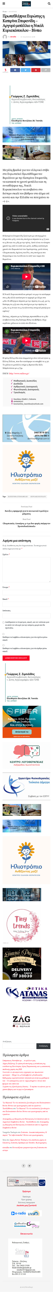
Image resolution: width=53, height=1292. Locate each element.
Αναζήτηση (7, 1041)
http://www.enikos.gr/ (19, 373)
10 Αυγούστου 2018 (28, 37)
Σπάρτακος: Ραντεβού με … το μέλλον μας (19, 1060)
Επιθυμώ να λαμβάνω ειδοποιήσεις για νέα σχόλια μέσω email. (25, 638)
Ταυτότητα (26, 1197)
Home (5, 12)
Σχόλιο (6, 554)
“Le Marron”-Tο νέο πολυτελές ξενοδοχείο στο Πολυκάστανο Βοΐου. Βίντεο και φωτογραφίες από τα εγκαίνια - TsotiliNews (26, 1106)
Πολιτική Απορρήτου (26, 1202)
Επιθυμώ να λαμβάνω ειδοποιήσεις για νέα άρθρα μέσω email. (25, 650)
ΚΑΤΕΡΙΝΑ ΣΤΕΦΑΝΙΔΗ (18, 497)
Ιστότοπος (7, 611)
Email (6, 599)
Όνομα (6, 587)
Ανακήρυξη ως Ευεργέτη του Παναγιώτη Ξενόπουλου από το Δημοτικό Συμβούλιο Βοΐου (26, 1125)
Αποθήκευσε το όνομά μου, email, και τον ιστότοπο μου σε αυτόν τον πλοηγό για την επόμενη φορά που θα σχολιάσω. (27, 625)
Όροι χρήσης (26, 1199)
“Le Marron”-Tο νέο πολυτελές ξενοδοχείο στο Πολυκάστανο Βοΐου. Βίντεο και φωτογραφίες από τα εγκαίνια (26, 1111)
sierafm (13, 37)
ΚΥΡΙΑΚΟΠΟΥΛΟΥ (38, 497)
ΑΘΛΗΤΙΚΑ (13, 12)
